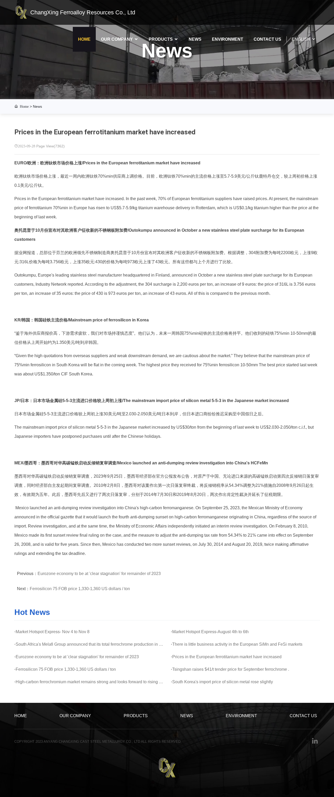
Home (84, 39)
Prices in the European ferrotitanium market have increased (226, 657)
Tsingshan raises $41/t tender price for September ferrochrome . (230, 669)
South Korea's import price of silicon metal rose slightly (222, 682)
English (301, 39)
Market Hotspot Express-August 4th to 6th (210, 632)
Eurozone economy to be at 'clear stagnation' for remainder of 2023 (99, 573)
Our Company (117, 39)
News (195, 39)
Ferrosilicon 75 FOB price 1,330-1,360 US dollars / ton (80, 588)
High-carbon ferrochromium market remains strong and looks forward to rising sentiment (88, 682)
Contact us (267, 39)
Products (161, 39)
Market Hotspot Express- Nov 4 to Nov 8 (52, 632)
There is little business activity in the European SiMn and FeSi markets (236, 644)
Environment (227, 39)
